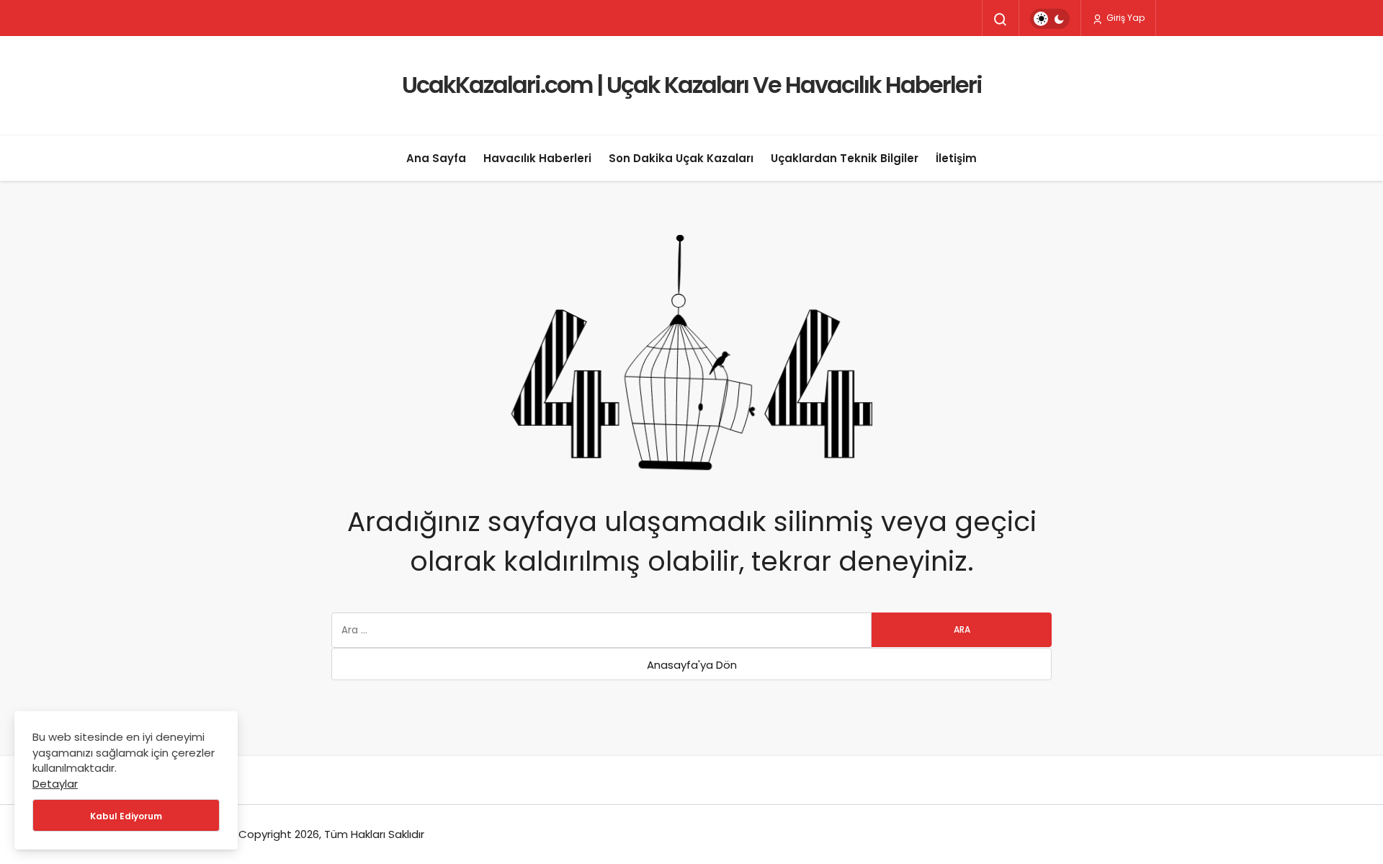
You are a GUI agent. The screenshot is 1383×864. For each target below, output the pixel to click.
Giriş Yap (1124, 18)
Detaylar (55, 783)
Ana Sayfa (436, 158)
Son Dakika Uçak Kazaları (681, 158)
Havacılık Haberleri (537, 158)
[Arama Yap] (1001, 19)
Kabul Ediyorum (126, 816)
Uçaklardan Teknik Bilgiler (844, 158)
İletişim (956, 158)
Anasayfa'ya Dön (692, 664)
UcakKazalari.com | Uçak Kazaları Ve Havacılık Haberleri (692, 84)
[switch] (1050, 19)
